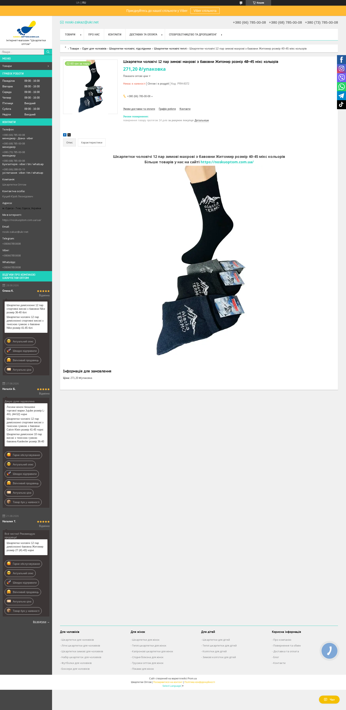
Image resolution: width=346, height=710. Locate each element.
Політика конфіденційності (199, 682)
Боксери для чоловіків (75, 669)
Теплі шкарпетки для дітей (220, 645)
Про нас (94, 34)
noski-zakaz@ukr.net (15, 232)
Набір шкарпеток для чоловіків (81, 657)
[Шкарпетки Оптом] (26, 29)
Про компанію (282, 639)
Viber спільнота (205, 10)
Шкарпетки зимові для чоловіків (82, 651)
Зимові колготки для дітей (219, 657)
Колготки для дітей (215, 651)
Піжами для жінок (143, 669)
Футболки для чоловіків (76, 663)
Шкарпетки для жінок (146, 639)
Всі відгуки (39, 621)
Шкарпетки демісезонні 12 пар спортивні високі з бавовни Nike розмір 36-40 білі (26, 309)
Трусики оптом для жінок (148, 663)
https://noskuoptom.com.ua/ (227, 161)
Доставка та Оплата (143, 34)
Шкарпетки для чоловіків (77, 639)
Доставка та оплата (286, 651)
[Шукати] (48, 52)
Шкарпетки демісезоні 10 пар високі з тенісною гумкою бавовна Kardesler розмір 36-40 (25, 438)
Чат (332, 699)
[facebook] (64, 135)
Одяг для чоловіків (94, 48)
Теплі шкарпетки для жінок (149, 645)
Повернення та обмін (287, 645)
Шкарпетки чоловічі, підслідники (130, 48)
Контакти (114, 34)
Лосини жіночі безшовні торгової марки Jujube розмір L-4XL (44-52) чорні (26, 410)
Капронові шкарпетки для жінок (152, 651)
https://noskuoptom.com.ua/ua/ (21, 220)
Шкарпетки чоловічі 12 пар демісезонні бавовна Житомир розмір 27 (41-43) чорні (25, 547)
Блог (276, 657)
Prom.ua (192, 678)
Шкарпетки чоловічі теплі (170, 48)
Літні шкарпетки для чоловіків (80, 645)
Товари (7, 66)
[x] (69, 135)
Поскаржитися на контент (168, 682)
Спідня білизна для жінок (148, 657)
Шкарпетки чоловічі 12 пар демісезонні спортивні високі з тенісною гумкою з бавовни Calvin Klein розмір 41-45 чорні (25, 424)
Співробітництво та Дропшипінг (193, 34)
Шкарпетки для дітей (216, 639)
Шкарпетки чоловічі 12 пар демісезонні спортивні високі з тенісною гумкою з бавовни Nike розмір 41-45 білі (25, 322)
